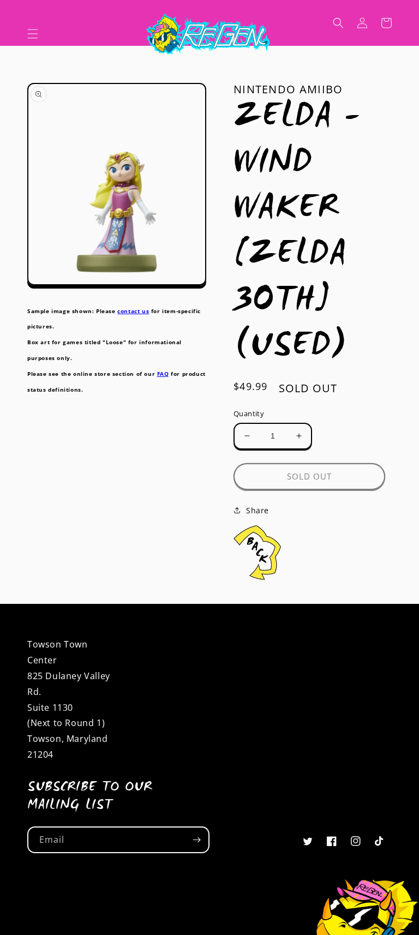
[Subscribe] (196, 839)
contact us (133, 311)
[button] (33, 34)
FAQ (163, 373)
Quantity (249, 413)
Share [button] (257, 510)
